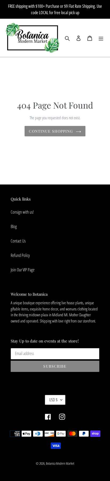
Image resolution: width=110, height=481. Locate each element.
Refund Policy (20, 255)
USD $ (53, 400)
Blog (14, 226)
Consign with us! (22, 212)
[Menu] (101, 38)
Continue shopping (51, 131)
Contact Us (18, 241)
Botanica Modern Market (60, 463)
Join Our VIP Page (22, 270)
